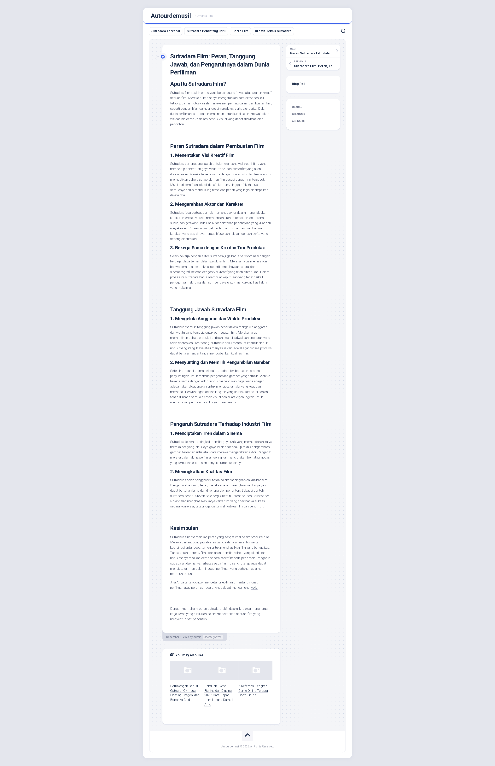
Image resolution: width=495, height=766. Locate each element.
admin (197, 637)
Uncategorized (213, 637)
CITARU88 (298, 113)
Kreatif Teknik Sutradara (273, 31)
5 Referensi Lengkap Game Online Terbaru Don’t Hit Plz (253, 690)
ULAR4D (297, 106)
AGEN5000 (298, 121)
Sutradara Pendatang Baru (206, 31)
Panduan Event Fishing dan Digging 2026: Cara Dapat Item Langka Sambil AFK (218, 695)
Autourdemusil (171, 15)
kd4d (254, 587)
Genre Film (240, 31)
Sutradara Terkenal (165, 31)
